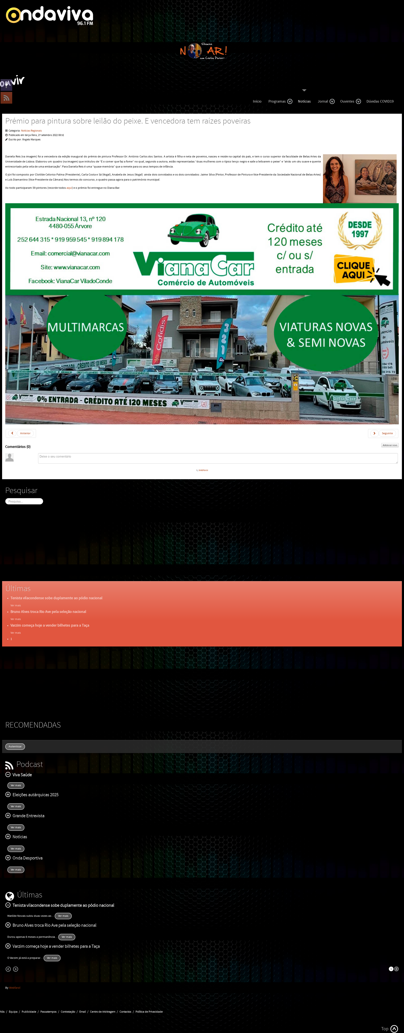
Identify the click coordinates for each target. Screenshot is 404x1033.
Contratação (68, 1011)
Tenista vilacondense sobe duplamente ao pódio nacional (56, 598)
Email (82, 1011)
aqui (69, 188)
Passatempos (48, 1011)
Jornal (323, 101)
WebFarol (203, 470)
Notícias (304, 101)
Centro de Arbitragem (102, 1011)
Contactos (125, 1011)
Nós (2, 1011)
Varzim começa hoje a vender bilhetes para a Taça (50, 625)
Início (257, 101)
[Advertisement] (131, 546)
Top (384, 1029)
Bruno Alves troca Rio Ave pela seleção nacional (48, 612)
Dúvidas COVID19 (380, 101)
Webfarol (14, 987)
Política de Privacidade (149, 1011)
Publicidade (29, 1011)
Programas (277, 101)
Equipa (13, 1011)
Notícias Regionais (31, 130)
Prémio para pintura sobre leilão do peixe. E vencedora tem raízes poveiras (128, 121)
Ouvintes (347, 101)
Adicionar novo (390, 445)
